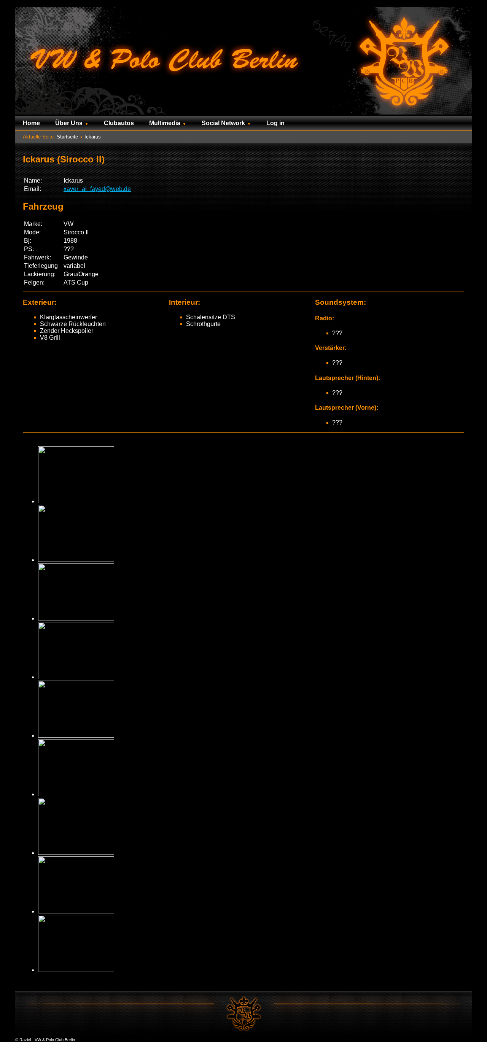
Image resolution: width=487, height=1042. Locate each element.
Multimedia (164, 123)
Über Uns (69, 123)
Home (31, 123)
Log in (275, 123)
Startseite (67, 137)
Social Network (223, 123)
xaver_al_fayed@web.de (97, 189)
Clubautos (119, 123)
